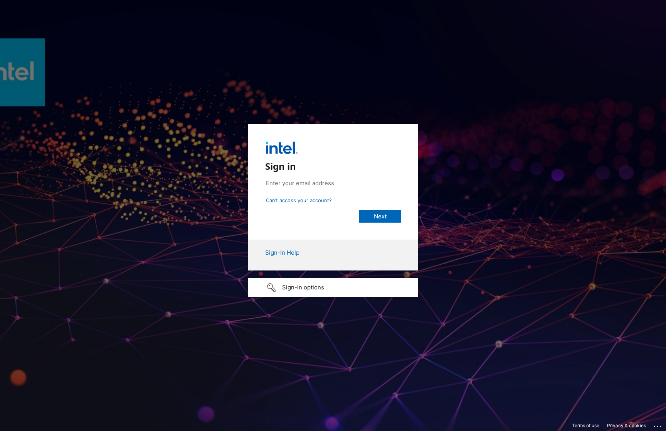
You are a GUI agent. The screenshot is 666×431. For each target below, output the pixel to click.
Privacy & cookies (626, 425)
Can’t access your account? (299, 200)
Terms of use (585, 425)
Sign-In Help (282, 252)
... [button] (658, 424)
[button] (333, 287)
